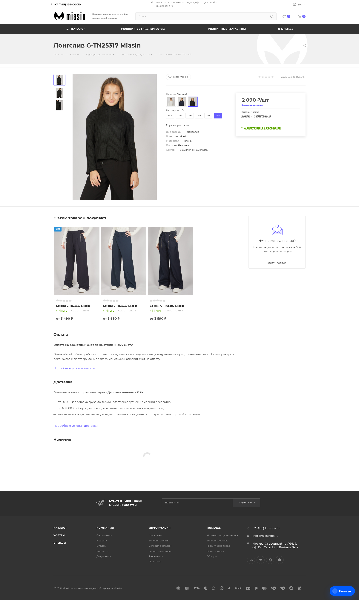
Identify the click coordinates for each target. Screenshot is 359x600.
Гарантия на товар (160, 550)
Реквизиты (156, 556)
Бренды (59, 542)
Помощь (214, 527)
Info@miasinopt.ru (265, 535)
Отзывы (101, 545)
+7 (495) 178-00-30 (67, 4)
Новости (101, 540)
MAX (270, 560)
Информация (160, 527)
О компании (104, 535)
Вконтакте (251, 560)
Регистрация (262, 115)
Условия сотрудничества (222, 535)
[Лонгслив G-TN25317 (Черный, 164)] (115, 137)
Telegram (261, 560)
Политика (155, 561)
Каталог (60, 527)
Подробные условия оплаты (74, 368)
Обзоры (212, 556)
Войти (245, 115)
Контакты (102, 550)
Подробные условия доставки (75, 425)
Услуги (59, 535)
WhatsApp (280, 560)
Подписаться (247, 502)
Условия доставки (160, 545)
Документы (103, 556)
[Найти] (272, 16)
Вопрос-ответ (215, 550)
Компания (105, 527)
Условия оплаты (159, 540)
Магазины (155, 535)
